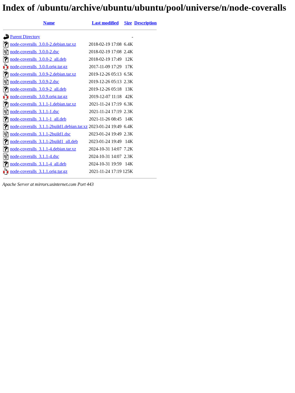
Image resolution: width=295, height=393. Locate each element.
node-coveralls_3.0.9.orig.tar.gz (38, 96)
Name (49, 22)
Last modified (105, 22)
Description (145, 22)
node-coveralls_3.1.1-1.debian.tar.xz (43, 104)
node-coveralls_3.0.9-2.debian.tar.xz (43, 74)
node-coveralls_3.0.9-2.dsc (34, 81)
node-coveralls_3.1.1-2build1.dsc (40, 133)
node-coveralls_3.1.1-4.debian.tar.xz (43, 148)
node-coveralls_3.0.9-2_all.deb (38, 89)
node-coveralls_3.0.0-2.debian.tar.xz (43, 44)
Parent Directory (25, 36)
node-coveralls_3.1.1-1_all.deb (38, 119)
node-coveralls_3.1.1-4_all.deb (38, 163)
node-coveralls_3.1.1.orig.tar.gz (38, 171)
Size (128, 22)
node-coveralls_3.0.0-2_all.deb (38, 59)
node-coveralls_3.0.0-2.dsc (34, 51)
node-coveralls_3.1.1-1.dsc (34, 111)
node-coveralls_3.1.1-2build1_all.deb (44, 141)
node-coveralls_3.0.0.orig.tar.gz (38, 66)
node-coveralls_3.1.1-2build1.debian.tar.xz (49, 126)
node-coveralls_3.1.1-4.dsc (34, 156)
